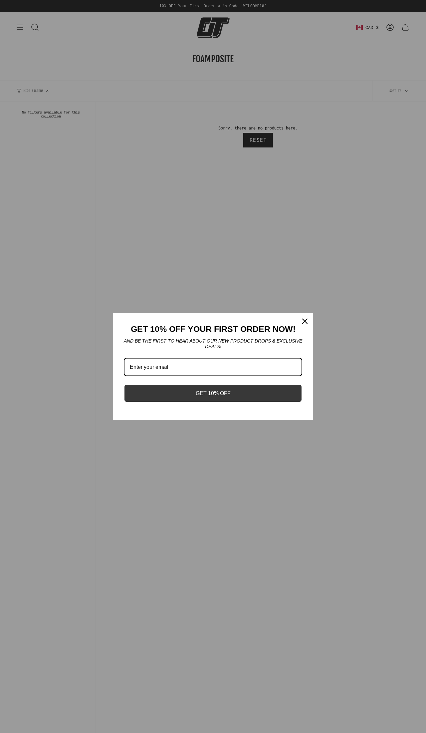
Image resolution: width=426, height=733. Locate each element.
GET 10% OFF (213, 393)
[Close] (305, 321)
